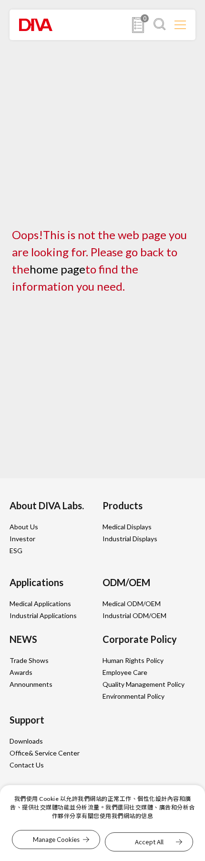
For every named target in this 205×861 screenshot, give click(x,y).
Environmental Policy (133, 696)
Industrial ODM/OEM (134, 615)
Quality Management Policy (143, 684)
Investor (22, 539)
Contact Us (27, 765)
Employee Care (124, 672)
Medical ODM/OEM (131, 603)
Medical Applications (40, 603)
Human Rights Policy (133, 660)
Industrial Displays (129, 539)
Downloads (26, 741)
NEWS (23, 639)
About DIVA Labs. (47, 505)
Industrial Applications (43, 615)
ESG (16, 550)
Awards (21, 672)
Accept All (149, 841)
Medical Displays (127, 527)
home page (57, 269)
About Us (24, 527)
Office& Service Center (45, 753)
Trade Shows (29, 660)
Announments (31, 684)
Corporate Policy (139, 639)
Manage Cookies (56, 839)
